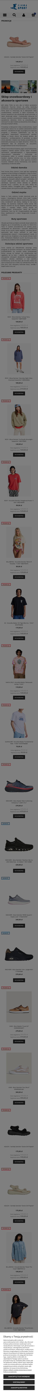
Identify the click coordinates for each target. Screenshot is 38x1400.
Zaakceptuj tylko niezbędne (19, 1376)
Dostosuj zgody (19, 1382)
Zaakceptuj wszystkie (19, 1388)
